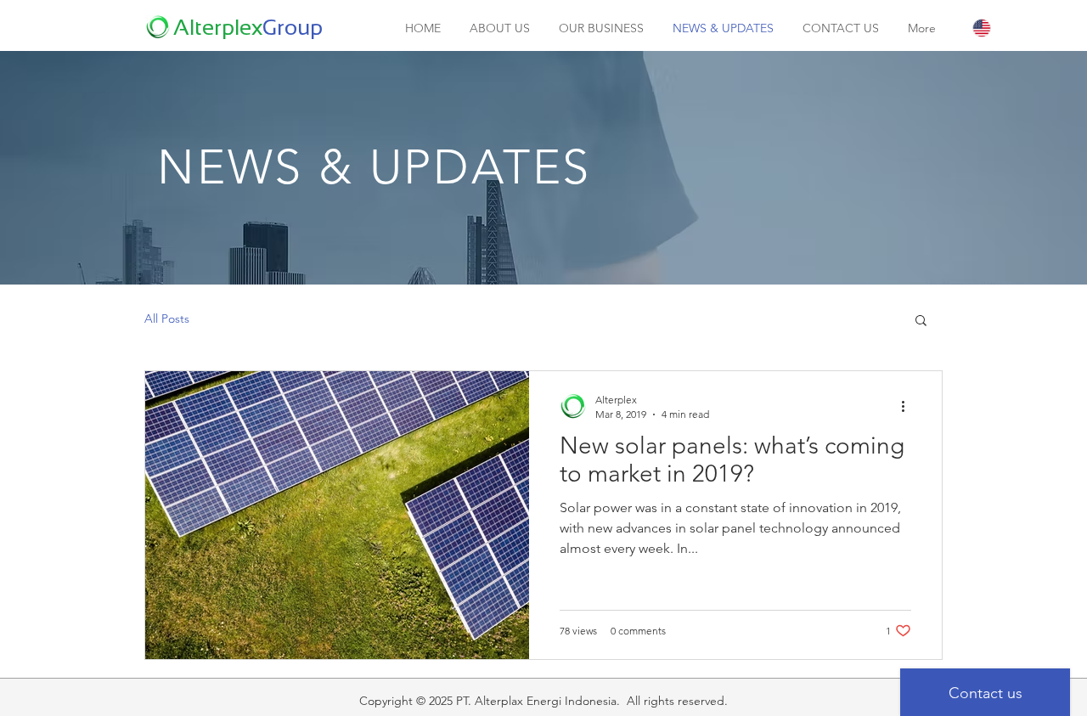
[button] (921, 321)
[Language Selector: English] (999, 28)
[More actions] (908, 406)
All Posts (166, 318)
